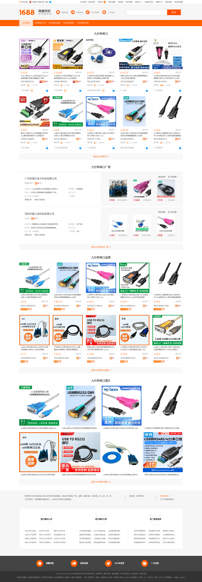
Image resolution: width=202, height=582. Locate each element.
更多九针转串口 (100, 156)
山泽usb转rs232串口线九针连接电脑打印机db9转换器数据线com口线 (134, 134)
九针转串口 (140, 496)
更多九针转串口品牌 (100, 370)
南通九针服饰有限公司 (33, 539)
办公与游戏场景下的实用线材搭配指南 (108, 531)
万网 (140, 577)
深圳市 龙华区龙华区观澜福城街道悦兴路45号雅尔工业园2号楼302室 (44, 228)
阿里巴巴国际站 (34, 577)
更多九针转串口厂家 (100, 247)
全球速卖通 (59, 577)
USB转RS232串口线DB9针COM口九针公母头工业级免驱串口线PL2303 (134, 348)
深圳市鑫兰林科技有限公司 (39, 214)
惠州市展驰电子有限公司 (161, 139)
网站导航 (143, 574)
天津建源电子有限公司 (156, 539)
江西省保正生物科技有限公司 (159, 531)
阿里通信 (134, 577)
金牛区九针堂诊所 (45, 539)
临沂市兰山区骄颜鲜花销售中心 (174, 539)
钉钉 (161, 577)
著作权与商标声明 (87, 574)
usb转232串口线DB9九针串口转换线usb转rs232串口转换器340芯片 (67, 134)
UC (145, 577)
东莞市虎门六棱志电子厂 (94, 139)
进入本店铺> (172, 177)
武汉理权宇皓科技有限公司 (128, 139)
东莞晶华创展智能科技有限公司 (28, 139)
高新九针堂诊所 (59, 531)
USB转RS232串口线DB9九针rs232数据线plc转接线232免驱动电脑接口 (67, 348)
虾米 (110, 577)
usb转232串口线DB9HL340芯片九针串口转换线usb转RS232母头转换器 (34, 348)
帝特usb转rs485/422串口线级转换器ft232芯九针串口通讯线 (134, 77)
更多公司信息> (39, 200)
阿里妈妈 (104, 577)
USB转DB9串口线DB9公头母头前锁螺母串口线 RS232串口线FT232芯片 (167, 77)
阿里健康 (167, 577)
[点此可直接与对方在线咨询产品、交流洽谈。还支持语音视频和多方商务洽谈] (47, 90)
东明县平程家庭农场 (155, 535)
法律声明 (99, 574)
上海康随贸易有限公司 (171, 535)
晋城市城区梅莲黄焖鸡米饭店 (144, 539)
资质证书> (29, 200)
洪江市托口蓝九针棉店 (33, 531)
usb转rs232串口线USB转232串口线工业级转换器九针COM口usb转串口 (167, 348)
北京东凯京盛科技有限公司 (128, 82)
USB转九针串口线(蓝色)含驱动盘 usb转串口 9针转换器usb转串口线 (100, 77)
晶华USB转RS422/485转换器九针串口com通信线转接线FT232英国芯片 (34, 134)
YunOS (126, 577)
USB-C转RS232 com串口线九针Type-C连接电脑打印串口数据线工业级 (34, 77)
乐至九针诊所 (44, 531)
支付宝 (150, 577)
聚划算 (78, 577)
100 (77, 231)
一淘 (84, 577)
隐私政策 (115, 574)
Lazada (182, 577)
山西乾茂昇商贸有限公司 (157, 542)
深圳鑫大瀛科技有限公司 (61, 82)
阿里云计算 (118, 577)
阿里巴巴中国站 (47, 577)
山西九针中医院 (30, 535)
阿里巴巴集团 (22, 577)
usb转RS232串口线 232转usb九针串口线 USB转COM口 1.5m (100, 134)
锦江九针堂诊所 (45, 535)
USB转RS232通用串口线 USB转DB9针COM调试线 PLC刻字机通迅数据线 (167, 134)
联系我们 (135, 574)
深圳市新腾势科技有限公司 (144, 531)
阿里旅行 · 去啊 (93, 577)
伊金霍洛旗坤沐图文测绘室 (144, 542)
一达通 (175, 577)
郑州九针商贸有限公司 (33, 542)
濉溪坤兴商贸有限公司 (171, 531)
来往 (156, 577)
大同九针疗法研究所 (61, 539)
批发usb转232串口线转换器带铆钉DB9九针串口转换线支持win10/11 (100, 348)
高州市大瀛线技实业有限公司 (61, 139)
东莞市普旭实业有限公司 (28, 82)
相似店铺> (162, 177)
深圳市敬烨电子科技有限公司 (30, 358)
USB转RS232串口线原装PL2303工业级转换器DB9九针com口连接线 (67, 77)
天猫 (72, 577)
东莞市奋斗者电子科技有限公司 (161, 82)
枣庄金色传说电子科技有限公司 (94, 82)
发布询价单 (164, 496)
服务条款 (107, 574)
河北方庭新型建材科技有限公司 (174, 542)
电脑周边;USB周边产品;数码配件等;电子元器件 (46, 224)
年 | (39, 183)
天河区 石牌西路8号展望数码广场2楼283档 (44, 193)
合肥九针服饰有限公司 (47, 542)
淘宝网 (67, 577)
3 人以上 (36, 196)
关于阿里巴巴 (125, 574)
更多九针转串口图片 (100, 482)
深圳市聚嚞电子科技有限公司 (96, 358)
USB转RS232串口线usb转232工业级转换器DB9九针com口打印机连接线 (134, 296)
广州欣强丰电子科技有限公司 (41, 178)
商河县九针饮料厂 (60, 542)
